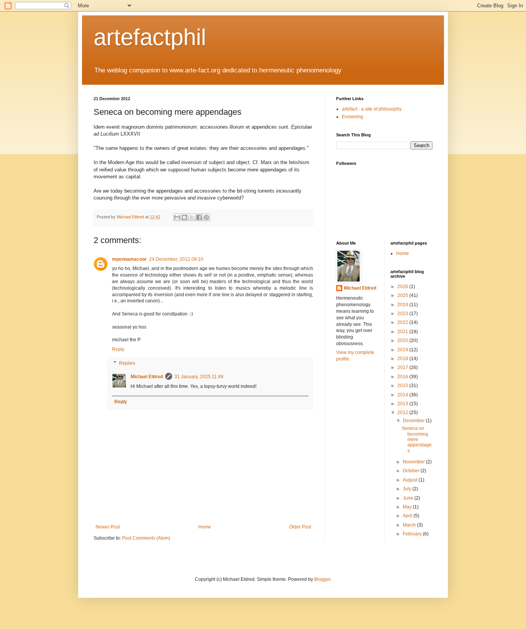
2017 (403, 367)
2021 (403, 331)
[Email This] (177, 217)
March (410, 525)
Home (204, 527)
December (414, 420)
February (413, 534)
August (411, 480)
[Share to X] (192, 217)
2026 (403, 286)
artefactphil (150, 37)
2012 (403, 412)
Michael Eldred (147, 376)
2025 (403, 295)
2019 (403, 349)
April (408, 515)
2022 (403, 322)
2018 (403, 358)
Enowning (352, 116)
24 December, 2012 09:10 (176, 259)
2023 (403, 313)
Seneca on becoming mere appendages (417, 439)
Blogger (322, 579)
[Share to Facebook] (199, 217)
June (408, 498)
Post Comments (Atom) (146, 538)
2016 (403, 376)
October (411, 470)
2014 (403, 395)
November (414, 462)
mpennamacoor (129, 259)
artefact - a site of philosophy (372, 109)
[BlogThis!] (184, 217)
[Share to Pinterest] (206, 217)
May (408, 507)
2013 (403, 403)
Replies (127, 363)
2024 (403, 304)
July (407, 488)
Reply (118, 349)
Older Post (300, 527)
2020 (403, 340)
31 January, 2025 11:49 (198, 376)
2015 (403, 385)
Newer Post (107, 527)
